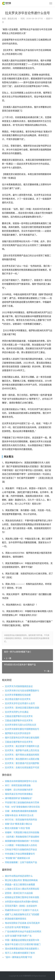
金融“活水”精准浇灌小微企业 (18, 824)
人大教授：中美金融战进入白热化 (21, 845)
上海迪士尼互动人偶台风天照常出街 (22, 888)
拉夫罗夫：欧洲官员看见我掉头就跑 (22, 707)
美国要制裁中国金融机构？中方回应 (22, 841)
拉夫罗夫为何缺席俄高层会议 (19, 686)
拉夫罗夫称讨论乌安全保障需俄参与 (22, 690)
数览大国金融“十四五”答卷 (17, 828)
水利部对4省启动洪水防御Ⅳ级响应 (21, 901)
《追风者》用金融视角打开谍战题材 (22, 836)
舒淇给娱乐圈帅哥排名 (15, 918)
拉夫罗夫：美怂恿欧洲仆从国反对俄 (22, 759)
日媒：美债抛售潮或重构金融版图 (21, 811)
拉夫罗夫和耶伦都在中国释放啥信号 (22, 729)
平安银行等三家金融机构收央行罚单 (22, 802)
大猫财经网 (27, 976)
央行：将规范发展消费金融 (18, 785)
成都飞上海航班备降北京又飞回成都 (22, 914)
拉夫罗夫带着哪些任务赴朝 (18, 694)
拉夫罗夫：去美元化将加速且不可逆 (22, 767)
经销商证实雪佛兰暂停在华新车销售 (22, 897)
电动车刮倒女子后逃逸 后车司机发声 (22, 923)
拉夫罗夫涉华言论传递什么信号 (20, 703)
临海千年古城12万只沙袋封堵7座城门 (22, 944)
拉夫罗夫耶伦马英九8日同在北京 (20, 724)
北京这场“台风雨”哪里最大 (17, 927)
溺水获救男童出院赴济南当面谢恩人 (22, 948)
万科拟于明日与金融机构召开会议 (21, 849)
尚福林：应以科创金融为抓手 (19, 789)
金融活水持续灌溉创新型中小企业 (21, 781)
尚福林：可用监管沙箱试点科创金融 (22, 832)
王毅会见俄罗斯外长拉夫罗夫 (19, 716)
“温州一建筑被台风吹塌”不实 (18, 957)
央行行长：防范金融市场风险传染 (21, 819)
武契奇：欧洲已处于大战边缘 (19, 893)
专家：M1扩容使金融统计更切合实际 (22, 806)
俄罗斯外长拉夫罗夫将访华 (18, 733)
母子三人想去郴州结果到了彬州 (20, 953)
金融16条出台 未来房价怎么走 (19, 815)
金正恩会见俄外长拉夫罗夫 (18, 699)
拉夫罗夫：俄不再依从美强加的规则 (22, 754)
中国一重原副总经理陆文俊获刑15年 (22, 940)
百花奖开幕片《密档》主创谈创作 (21, 906)
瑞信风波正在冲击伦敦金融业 (19, 794)
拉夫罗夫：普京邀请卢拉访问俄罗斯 (22, 763)
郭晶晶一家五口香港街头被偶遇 (20, 884)
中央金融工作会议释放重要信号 (20, 853)
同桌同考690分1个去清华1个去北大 (22, 910)
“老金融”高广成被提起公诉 (17, 858)
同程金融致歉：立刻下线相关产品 (21, 862)
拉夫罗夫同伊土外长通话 (16, 712)
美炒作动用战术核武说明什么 (19, 876)
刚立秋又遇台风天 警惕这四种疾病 (21, 880)
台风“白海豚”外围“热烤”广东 (18, 935)
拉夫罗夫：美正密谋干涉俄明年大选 (22, 746)
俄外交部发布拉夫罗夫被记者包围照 (22, 737)
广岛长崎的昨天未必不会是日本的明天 (23, 931)
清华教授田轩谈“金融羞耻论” (18, 798)
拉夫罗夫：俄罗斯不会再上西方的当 (22, 750)
